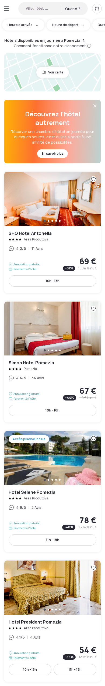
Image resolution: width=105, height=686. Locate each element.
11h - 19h (52, 539)
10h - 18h (53, 281)
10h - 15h (30, 669)
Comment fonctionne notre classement (50, 45)
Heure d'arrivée (20, 25)
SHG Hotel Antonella (52, 232)
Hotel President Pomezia (52, 621)
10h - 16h (53, 410)
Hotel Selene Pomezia (52, 491)
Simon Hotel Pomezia (52, 362)
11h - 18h (75, 669)
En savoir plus (52, 153)
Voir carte (56, 72)
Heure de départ (65, 25)
